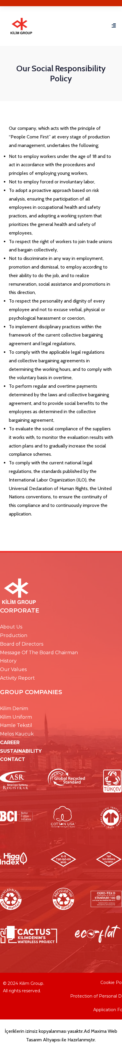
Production (13, 635)
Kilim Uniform (16, 717)
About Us (11, 627)
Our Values (13, 669)
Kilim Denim (14, 708)
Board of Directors (21, 644)
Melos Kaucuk (17, 734)
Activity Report (17, 678)
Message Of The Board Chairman (39, 652)
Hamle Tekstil (16, 725)
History (8, 661)
